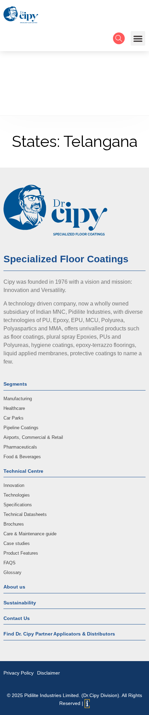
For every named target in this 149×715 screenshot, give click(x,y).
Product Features (20, 553)
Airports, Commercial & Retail (33, 437)
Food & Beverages (22, 456)
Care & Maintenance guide (29, 533)
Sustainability (19, 602)
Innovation (13, 485)
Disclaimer (48, 673)
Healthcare (14, 408)
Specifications (17, 504)
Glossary (12, 572)
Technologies (16, 495)
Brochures (13, 524)
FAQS (9, 562)
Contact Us (16, 618)
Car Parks (13, 418)
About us (14, 587)
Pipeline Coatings (20, 427)
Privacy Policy (18, 673)
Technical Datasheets (25, 514)
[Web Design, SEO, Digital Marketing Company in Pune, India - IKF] (87, 703)
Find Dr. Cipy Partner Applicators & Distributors (59, 634)
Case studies (16, 543)
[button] (138, 38)
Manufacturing (17, 398)
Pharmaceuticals (20, 447)
